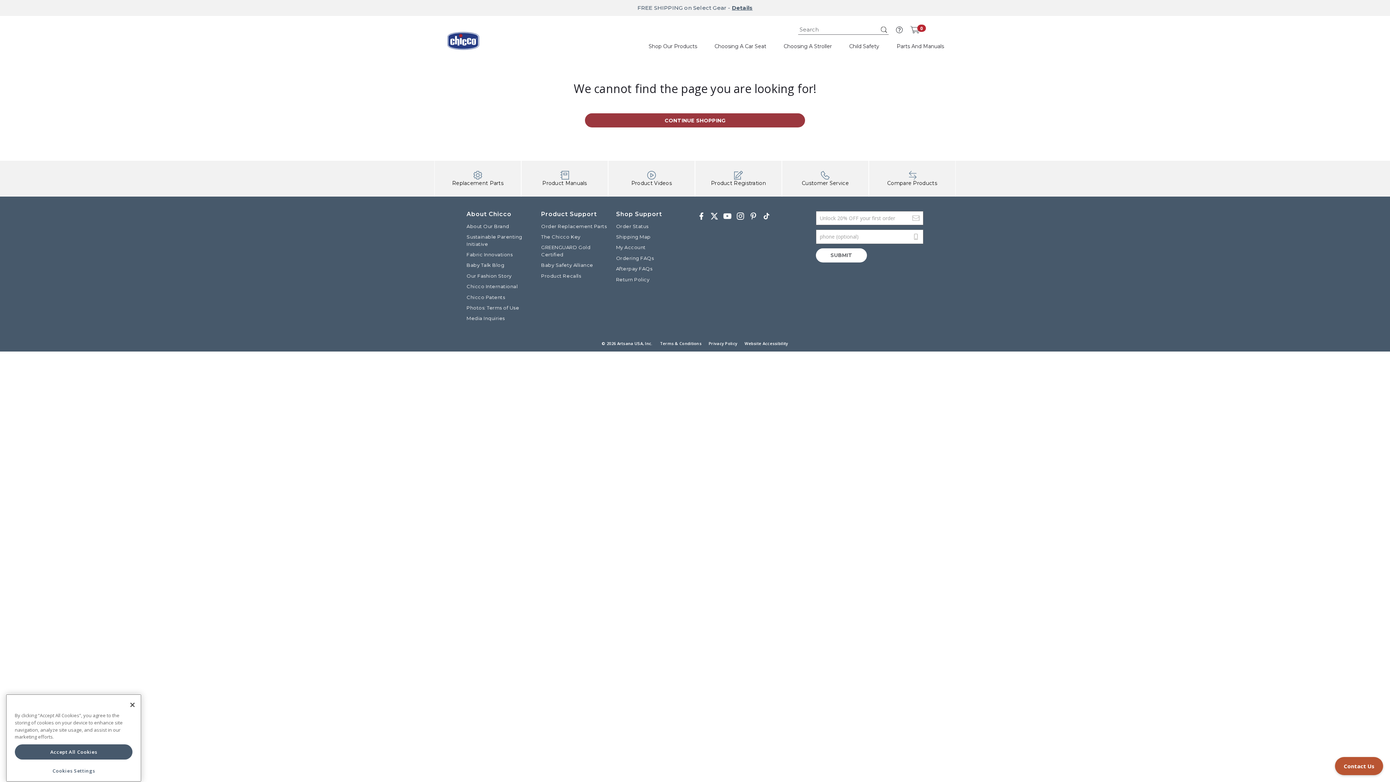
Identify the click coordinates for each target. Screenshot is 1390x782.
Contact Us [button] (1359, 766)
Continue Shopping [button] (695, 120)
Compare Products (912, 183)
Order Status (632, 226)
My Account (631, 247)
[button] (899, 29)
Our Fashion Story (489, 276)
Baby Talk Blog (485, 265)
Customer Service (825, 183)
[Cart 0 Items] (914, 29)
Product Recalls (561, 276)
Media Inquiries (486, 318)
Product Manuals (564, 183)
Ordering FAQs (635, 258)
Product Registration (738, 183)
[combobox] (843, 30)
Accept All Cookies (73, 752)
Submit (841, 255)
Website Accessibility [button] (766, 343)
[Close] (132, 705)
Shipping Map (633, 237)
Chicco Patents (486, 297)
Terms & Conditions (681, 343)
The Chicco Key (560, 237)
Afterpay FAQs (634, 269)
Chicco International (492, 286)
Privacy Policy (723, 343)
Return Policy (633, 279)
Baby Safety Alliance (567, 265)
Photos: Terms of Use (493, 308)
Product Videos (651, 183)
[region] (74, 738)
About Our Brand (488, 226)
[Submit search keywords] (884, 29)
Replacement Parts (478, 183)
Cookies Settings (73, 771)
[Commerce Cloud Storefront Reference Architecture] (463, 43)
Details (742, 7)
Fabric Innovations (490, 254)
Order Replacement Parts (574, 226)
